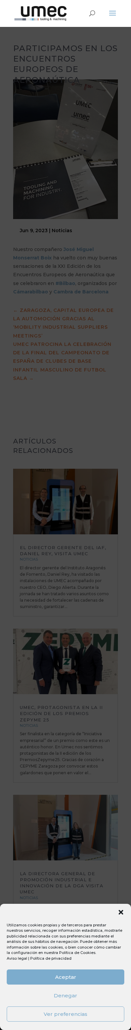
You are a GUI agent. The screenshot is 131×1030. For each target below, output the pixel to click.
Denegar (65, 995)
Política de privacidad (51, 958)
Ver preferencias (65, 1014)
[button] (121, 912)
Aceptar (65, 977)
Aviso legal (17, 958)
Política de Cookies (77, 952)
